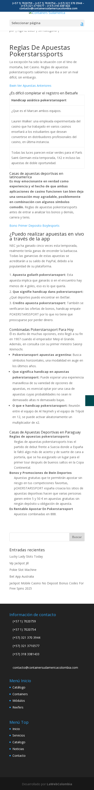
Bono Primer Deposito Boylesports (34, 225)
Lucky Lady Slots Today (26, 556)
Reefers (17, 707)
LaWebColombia (59, 784)
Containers (20, 694)
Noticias (18, 749)
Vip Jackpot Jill (19, 563)
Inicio (16, 729)
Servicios (18, 735)
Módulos (18, 700)
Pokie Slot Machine (23, 570)
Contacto (19, 755)
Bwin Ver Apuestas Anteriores (30, 85)
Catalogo (18, 742)
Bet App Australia (21, 576)
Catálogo (18, 687)
